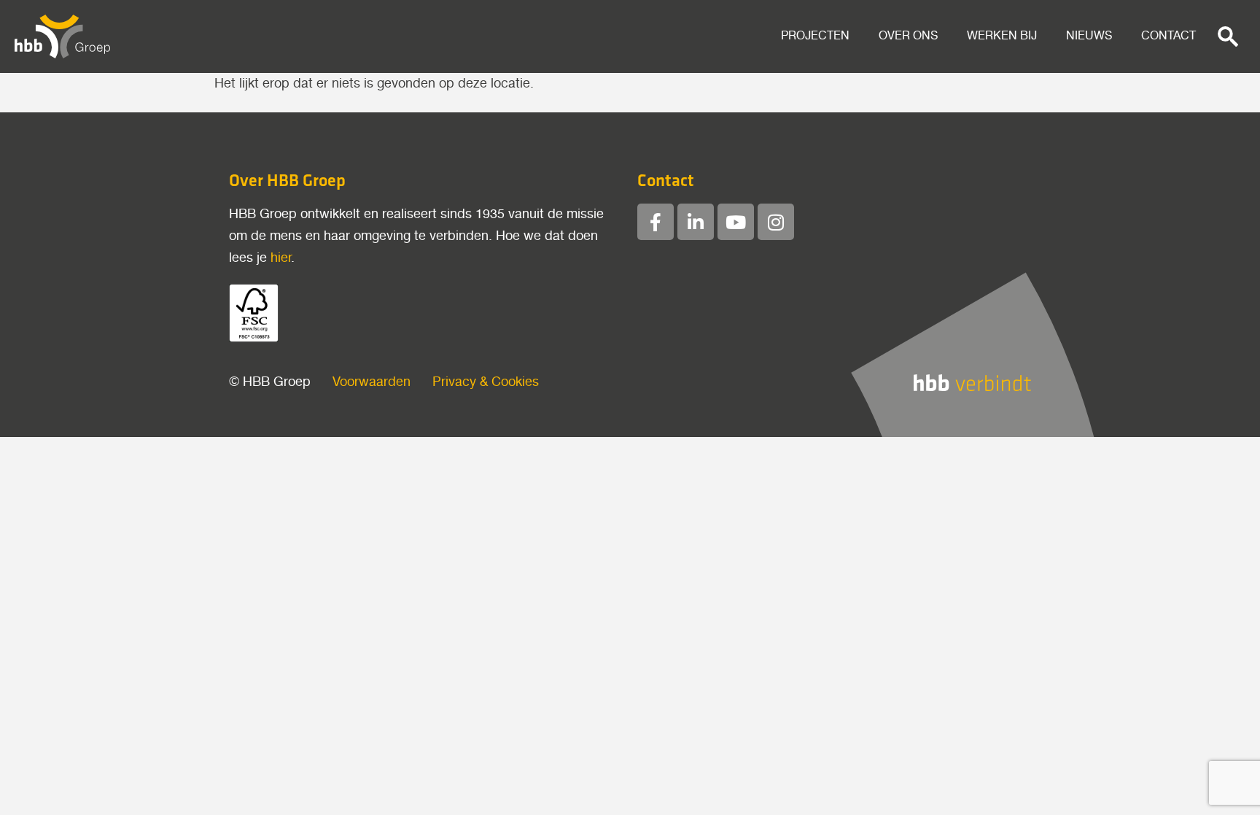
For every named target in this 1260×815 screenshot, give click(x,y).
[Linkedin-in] (695, 222)
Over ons (908, 36)
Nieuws (1089, 36)
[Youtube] (736, 222)
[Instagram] (776, 222)
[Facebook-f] (655, 222)
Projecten (815, 36)
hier (281, 258)
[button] (1227, 36)
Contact (1168, 36)
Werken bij (1002, 36)
